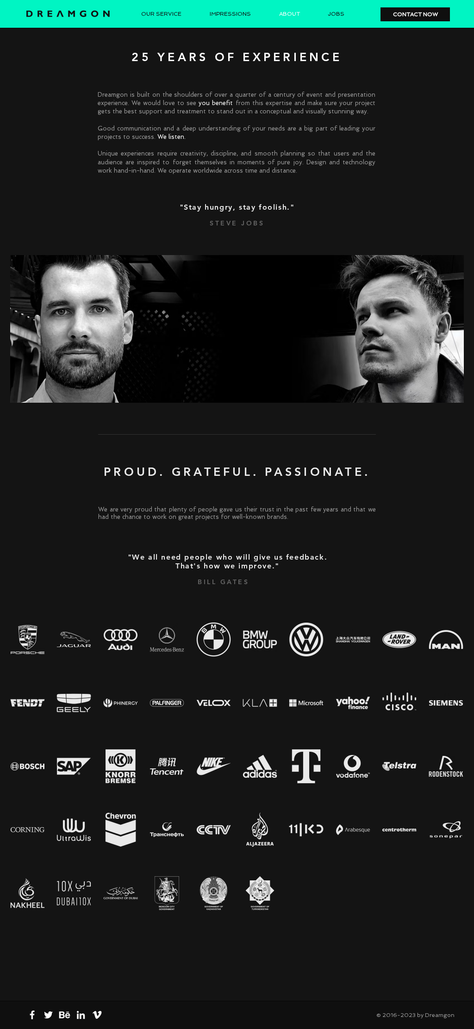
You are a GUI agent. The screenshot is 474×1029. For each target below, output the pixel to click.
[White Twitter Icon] (48, 1015)
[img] (27, 639)
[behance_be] (64, 1015)
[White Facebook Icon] (32, 1015)
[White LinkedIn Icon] (81, 1015)
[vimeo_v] (97, 1015)
